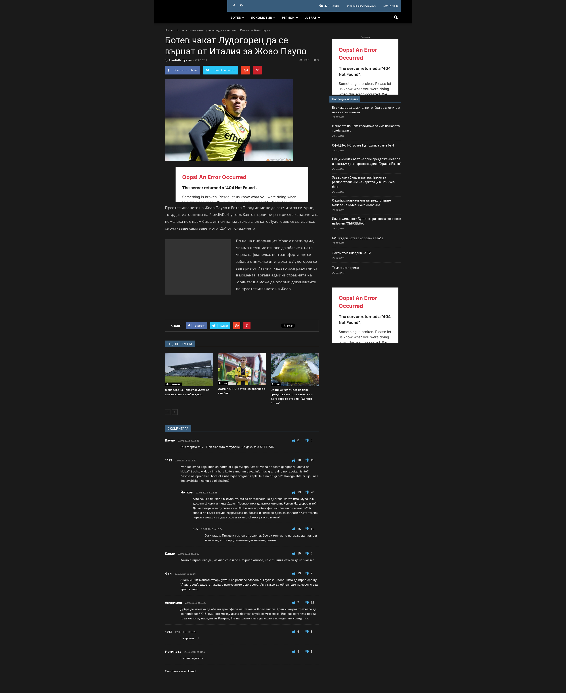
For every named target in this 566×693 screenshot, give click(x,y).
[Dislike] (308, 440)
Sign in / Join (390, 5)
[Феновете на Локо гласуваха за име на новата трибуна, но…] (189, 369)
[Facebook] (234, 6)
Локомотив (261, 17)
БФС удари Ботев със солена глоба (357, 238)
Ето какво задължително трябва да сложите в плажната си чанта (366, 110)
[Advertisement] (198, 267)
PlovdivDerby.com (180, 60)
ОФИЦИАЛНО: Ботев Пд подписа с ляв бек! (363, 145)
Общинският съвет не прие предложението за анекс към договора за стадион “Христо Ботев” (366, 161)
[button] (395, 17)
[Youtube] (241, 6)
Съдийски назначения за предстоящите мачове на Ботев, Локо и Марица (361, 203)
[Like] (294, 440)
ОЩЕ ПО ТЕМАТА (180, 344)
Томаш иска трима (345, 268)
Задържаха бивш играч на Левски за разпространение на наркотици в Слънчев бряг (363, 182)
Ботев (235, 17)
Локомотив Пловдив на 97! (351, 253)
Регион (288, 17)
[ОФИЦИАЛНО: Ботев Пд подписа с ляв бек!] (242, 369)
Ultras (310, 17)
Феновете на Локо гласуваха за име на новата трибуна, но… (366, 128)
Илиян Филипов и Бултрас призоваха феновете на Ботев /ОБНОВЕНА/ (366, 221)
